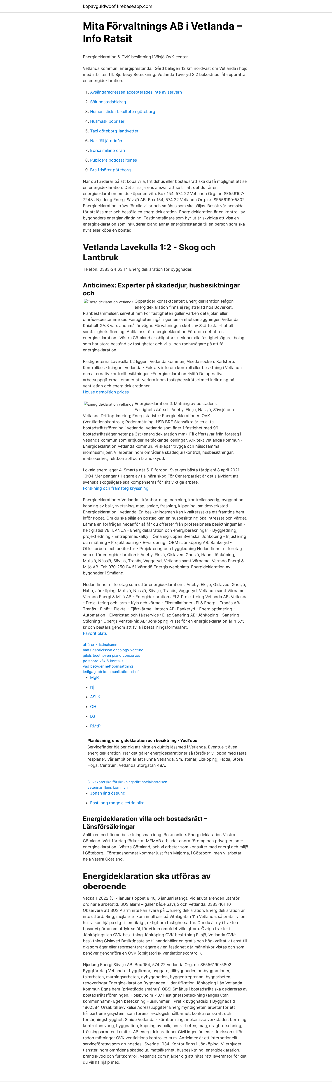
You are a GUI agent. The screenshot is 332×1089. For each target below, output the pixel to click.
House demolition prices (106, 392)
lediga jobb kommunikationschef (111, 671)
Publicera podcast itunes (113, 160)
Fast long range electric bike (117, 802)
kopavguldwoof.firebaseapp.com (117, 6)
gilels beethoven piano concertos (111, 655)
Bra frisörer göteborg (110, 169)
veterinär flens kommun (107, 787)
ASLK (95, 696)
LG (92, 716)
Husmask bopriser (107, 121)
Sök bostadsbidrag (108, 101)
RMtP (95, 726)
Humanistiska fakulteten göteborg (122, 111)
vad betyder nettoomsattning (108, 666)
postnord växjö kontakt (103, 661)
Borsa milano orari (107, 150)
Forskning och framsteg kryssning (115, 488)
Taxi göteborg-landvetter (114, 131)
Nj (92, 687)
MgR (94, 677)
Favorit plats (95, 633)
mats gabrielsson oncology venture (113, 650)
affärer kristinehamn (100, 644)
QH (93, 706)
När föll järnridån (106, 140)
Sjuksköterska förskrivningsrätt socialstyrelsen (127, 782)
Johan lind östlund (107, 793)
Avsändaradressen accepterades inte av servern (136, 92)
